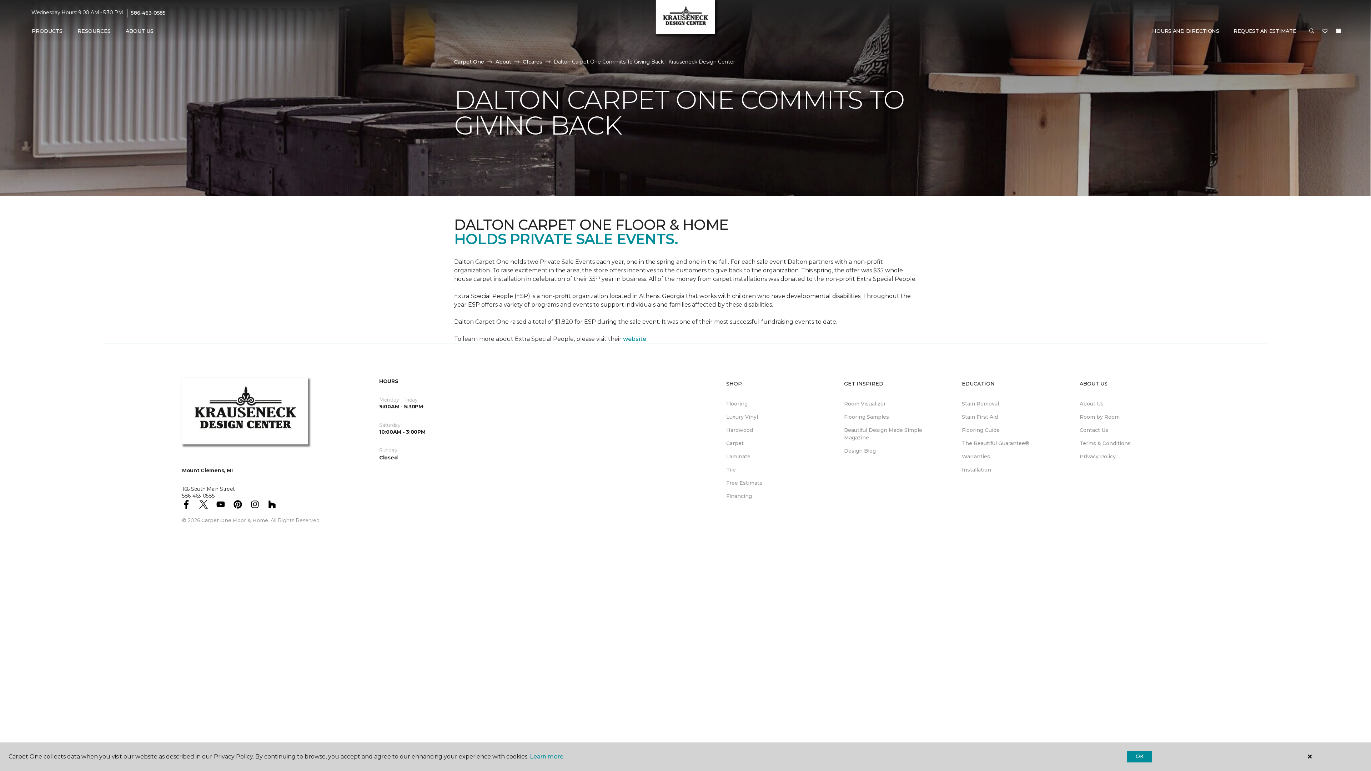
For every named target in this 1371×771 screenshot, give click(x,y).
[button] (1312, 31)
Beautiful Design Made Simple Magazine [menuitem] (883, 434)
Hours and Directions (1185, 31)
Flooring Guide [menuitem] (981, 430)
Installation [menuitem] (976, 470)
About (503, 62)
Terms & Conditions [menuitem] (1105, 443)
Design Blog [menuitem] (860, 451)
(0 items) (1338, 31)
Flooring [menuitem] (737, 403)
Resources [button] (94, 31)
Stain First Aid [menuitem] (980, 417)
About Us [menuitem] (1092, 403)
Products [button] (47, 31)
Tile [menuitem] (731, 470)
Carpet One (469, 62)
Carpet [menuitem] (735, 443)
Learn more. (547, 756)
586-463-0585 (148, 13)
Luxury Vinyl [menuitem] (742, 417)
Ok (1139, 756)
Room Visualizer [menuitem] (865, 403)
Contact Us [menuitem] (1094, 430)
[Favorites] (1325, 31)
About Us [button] (140, 31)
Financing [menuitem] (739, 496)
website (634, 339)
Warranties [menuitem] (976, 456)
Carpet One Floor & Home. (235, 520)
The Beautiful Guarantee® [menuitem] (995, 443)
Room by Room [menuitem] (1100, 417)
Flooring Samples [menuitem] (866, 417)
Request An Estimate (1265, 31)
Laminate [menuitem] (738, 456)
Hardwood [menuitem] (739, 430)
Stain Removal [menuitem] (980, 403)
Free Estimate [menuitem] (744, 483)
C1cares (532, 62)
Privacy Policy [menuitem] (1098, 456)
